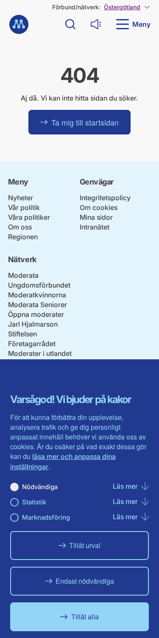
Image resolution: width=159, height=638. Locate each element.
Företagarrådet (32, 343)
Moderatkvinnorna (37, 295)
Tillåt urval (84, 545)
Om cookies (98, 207)
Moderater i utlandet (40, 353)
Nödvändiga (40, 487)
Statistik (34, 502)
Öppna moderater (36, 314)
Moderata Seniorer (37, 304)
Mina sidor (96, 217)
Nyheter (20, 197)
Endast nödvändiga (85, 581)
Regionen (23, 236)
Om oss (20, 227)
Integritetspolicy (105, 197)
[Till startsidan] (18, 24)
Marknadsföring (46, 517)
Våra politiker (29, 217)
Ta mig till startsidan (85, 122)
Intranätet (94, 227)
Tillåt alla (85, 616)
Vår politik (24, 207)
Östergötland (122, 7)
